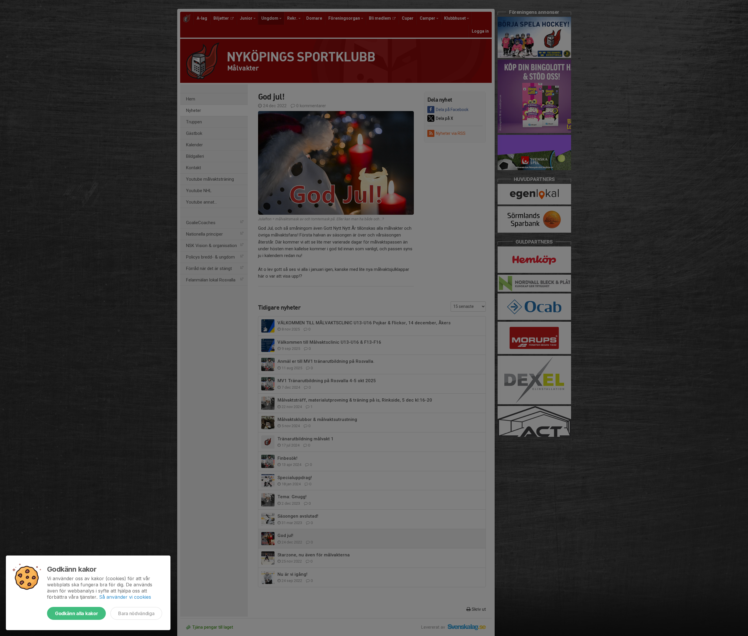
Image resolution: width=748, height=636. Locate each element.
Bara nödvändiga (136, 613)
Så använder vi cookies (125, 597)
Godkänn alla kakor (76, 613)
